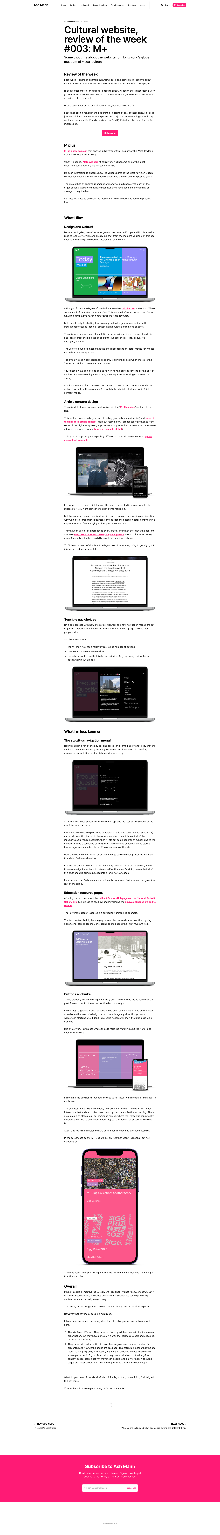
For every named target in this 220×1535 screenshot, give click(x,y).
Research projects (100, 5)
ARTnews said (90, 162)
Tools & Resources (117, 5)
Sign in (167, 5)
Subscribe (181, 5)
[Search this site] (162, 5)
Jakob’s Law (128, 308)
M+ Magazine (127, 407)
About (142, 5)
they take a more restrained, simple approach (99, 534)
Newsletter (132, 5)
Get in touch (84, 5)
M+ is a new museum (75, 151)
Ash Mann (41, 5)
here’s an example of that (108, 429)
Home (63, 5)
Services (73, 5)
